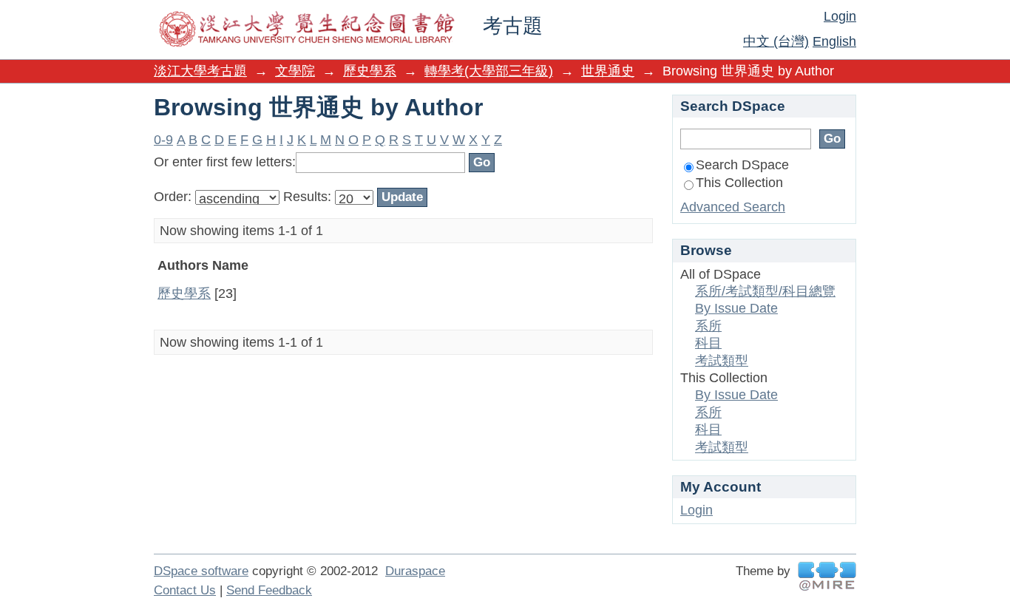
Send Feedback (269, 590)
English (834, 41)
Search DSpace (742, 164)
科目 (708, 343)
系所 (708, 326)
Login (840, 16)
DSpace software (201, 571)
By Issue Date (736, 308)
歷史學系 (369, 71)
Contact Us (185, 590)
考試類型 (721, 360)
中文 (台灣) (776, 41)
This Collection (739, 182)
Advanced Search (732, 207)
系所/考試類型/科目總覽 (765, 291)
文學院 (295, 71)
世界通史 (607, 71)
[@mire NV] (827, 576)
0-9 (163, 139)
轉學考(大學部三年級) (488, 71)
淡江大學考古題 (200, 71)
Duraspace (415, 571)
